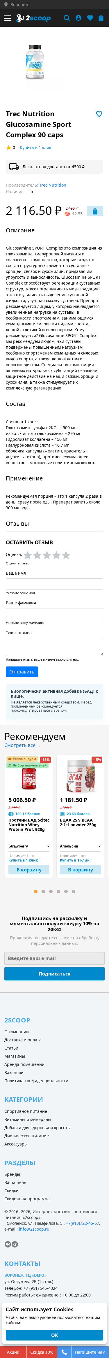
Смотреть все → (22, 745)
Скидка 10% (41, 1352)
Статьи (11, 1048)
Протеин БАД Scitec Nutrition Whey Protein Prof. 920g (28, 825)
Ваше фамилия (21, 603)
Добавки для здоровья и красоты (37, 1127)
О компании (16, 1031)
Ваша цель (15, 1182)
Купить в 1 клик (35, 147)
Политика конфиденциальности (36, 1080)
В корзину (29, 869)
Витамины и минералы (27, 1119)
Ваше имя (16, 573)
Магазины (14, 1056)
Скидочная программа (27, 1198)
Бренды (12, 1174)
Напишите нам (90, 1352)
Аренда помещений (24, 1064)
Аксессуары (16, 1144)
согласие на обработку (76, 938)
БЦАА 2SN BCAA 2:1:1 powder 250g (78, 822)
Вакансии (14, 1072)
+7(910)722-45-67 (82, 1223)
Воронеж (19, 4)
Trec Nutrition (52, 185)
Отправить (22, 672)
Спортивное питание (25, 1111)
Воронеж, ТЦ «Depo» (25, 1275)
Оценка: (14, 554)
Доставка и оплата (23, 1040)
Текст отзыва (19, 632)
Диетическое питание (26, 1135)
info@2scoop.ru (34, 1229)
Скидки (11, 1190)
